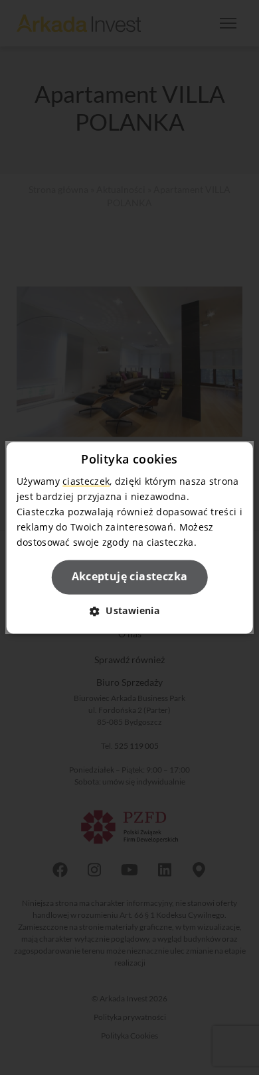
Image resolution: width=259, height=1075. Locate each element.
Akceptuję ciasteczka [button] (130, 577)
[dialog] (130, 537)
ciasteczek (86, 481)
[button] (129, 610)
